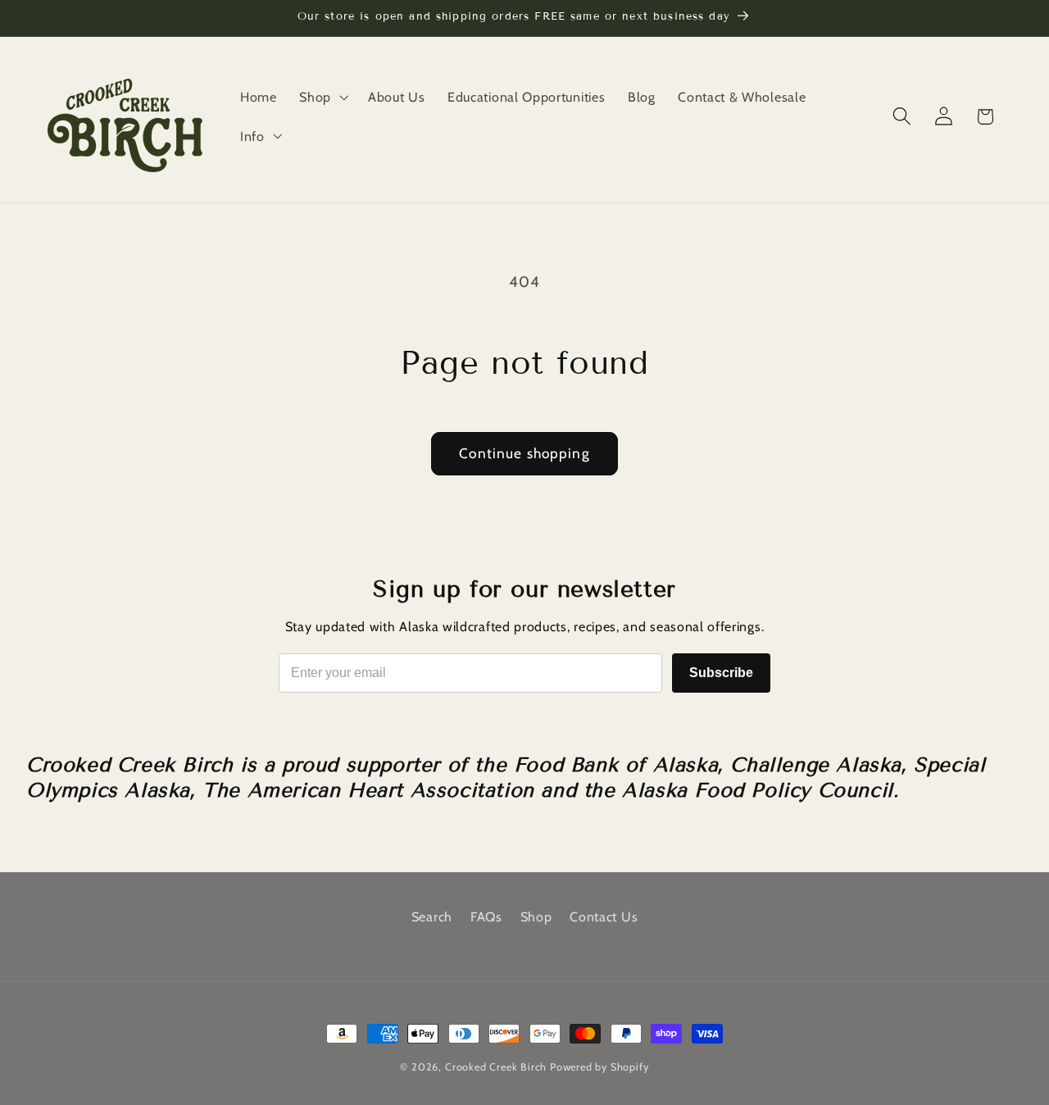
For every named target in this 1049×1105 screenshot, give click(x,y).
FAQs (486, 916)
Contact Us (604, 916)
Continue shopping (524, 453)
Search (431, 916)
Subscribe (721, 673)
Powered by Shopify (599, 1067)
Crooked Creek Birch (496, 1067)
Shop (536, 916)
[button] (322, 96)
